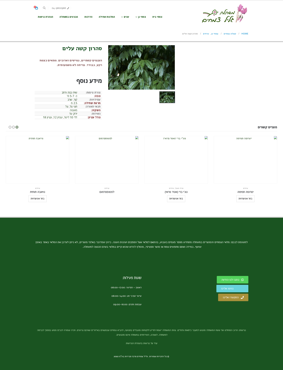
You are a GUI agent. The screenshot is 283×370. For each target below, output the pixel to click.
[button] (44, 8)
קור (75, 99)
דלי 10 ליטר (70, 117)
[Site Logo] (224, 13)
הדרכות (88, 16)
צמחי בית (157, 16)
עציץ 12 (57, 117)
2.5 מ (74, 103)
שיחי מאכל (179, 188)
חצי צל (73, 106)
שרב (70, 99)
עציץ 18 (47, 117)
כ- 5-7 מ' (72, 96)
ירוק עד (73, 113)
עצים (126, 16)
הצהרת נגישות (45, 16)
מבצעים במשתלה (68, 16)
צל (66, 106)
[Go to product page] (245, 159)
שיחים (245, 188)
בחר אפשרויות (245, 198)
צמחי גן (142, 16)
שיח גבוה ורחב (69, 92)
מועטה (73, 110)
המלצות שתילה (107, 16)
